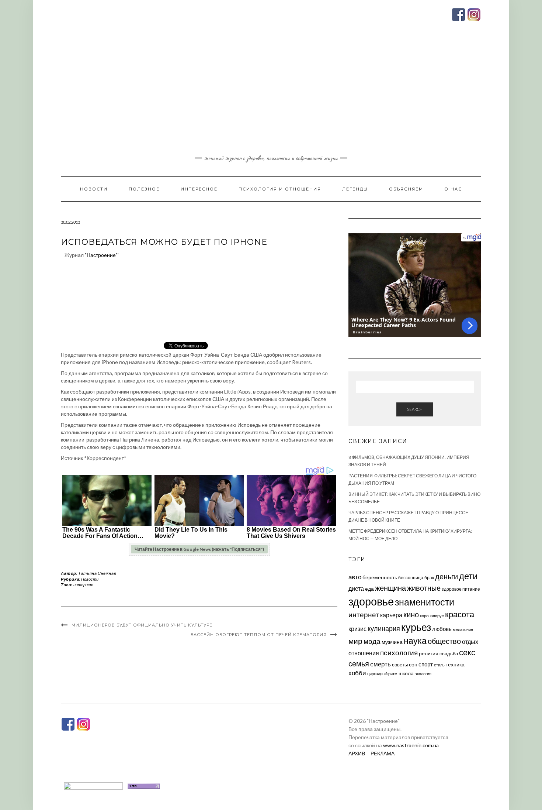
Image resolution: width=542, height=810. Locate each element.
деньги (446, 576)
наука (415, 640)
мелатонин (463, 629)
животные (424, 587)
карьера (391, 614)
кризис (357, 628)
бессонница (410, 577)
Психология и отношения (280, 189)
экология (423, 673)
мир (355, 641)
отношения (363, 652)
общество (444, 640)
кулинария (384, 628)
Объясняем (406, 189)
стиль (439, 664)
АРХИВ (356, 753)
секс (467, 652)
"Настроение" (101, 255)
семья (358, 663)
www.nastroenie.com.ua (411, 745)
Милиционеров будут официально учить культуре (142, 625)
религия (428, 653)
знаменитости (424, 602)
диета (356, 588)
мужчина (392, 642)
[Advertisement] (271, 97)
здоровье (371, 601)
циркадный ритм (382, 673)
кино (411, 614)
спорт (425, 664)
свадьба (448, 653)
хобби (357, 673)
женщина (390, 588)
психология (399, 652)
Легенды (355, 189)
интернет (83, 584)
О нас (453, 189)
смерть (380, 664)
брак (429, 577)
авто (354, 577)
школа (406, 673)
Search (415, 409)
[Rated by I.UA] (93, 785)
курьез (416, 627)
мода (372, 641)
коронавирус (432, 615)
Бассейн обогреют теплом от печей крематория (259, 634)
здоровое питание (461, 589)
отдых (470, 641)
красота (459, 614)
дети (468, 575)
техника (455, 664)
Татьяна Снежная (97, 573)
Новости (94, 189)
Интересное (199, 189)
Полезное (144, 189)
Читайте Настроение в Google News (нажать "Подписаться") (199, 549)
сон (413, 664)
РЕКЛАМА (383, 753)
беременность (379, 577)
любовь (442, 628)
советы (400, 664)
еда (369, 589)
